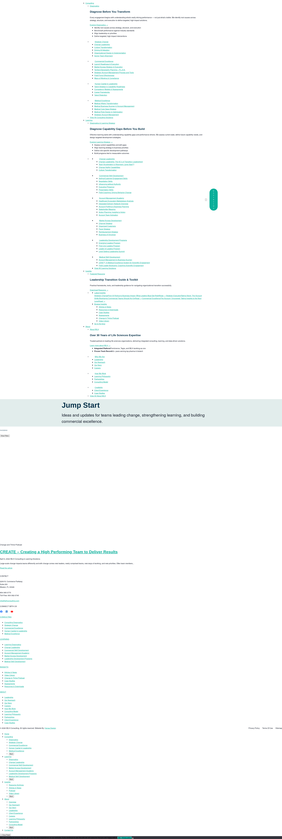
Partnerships (9, 717)
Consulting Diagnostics (13, 622)
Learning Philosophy (12, 714)
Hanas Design (50, 728)
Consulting (8, 736)
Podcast (12, 790)
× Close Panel (5, 835)
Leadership (8, 697)
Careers (7, 706)
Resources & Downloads (14, 686)
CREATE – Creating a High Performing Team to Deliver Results (59, 552)
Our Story (8, 703)
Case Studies (9, 681)
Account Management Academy (16, 653)
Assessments (9, 683)
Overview (12, 802)
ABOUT (3, 692)
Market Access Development (15, 656)
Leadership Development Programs (18, 658)
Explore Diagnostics (99, 25)
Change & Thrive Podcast (14, 678)
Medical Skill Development (14, 661)
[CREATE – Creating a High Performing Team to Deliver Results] (70, 542)
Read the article (6, 568)
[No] (133, 838)
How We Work (10, 708)
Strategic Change (11, 625)
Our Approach (9, 700)
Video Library (9, 675)
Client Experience (11, 720)
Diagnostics (13, 739)
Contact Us (213, 199)
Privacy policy (126, 838)
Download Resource (99, 290)
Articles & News (10, 672)
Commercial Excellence (13, 628)
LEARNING (4, 639)
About (6, 799)
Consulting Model (11, 711)
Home (6, 734)
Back (11, 754)
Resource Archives (16, 785)
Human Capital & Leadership (15, 631)
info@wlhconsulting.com (9, 601)
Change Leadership (12, 647)
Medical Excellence (12, 633)
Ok (119, 838)
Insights (7, 782)
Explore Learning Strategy (101, 142)
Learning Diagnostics (12, 644)
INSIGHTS (4, 667)
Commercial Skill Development (16, 650)
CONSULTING (5, 617)
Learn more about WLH (100, 345)
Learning (7, 756)
